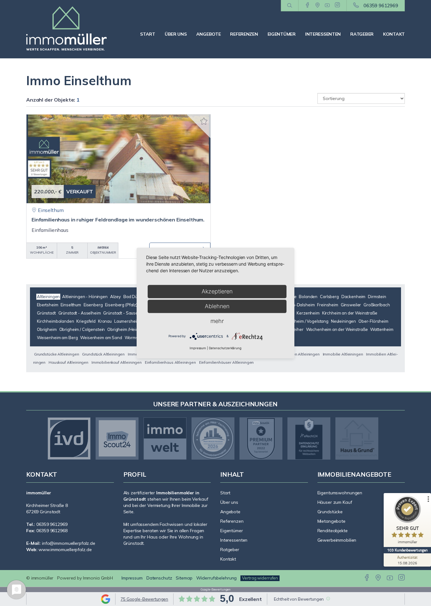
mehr (217, 321)
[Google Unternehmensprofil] (317, 5)
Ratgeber (362, 34)
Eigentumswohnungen (340, 493)
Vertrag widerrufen (260, 577)
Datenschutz (159, 578)
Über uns (176, 34)
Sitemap (184, 578)
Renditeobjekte (332, 530)
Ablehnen (217, 306)
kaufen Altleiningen (302, 354)
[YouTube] (327, 5)
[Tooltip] (328, 598)
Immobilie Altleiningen (343, 354)
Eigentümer (282, 34)
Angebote (208, 34)
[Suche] (289, 5)
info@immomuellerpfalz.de (68, 543)
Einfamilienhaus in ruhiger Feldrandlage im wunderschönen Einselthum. (118, 219)
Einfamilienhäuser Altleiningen (226, 362)
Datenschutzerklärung (225, 348)
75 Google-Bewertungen (144, 599)
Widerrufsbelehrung (216, 578)
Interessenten (323, 34)
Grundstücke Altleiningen (56, 354)
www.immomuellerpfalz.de (65, 549)
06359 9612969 (380, 6)
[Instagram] (337, 5)
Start (147, 34)
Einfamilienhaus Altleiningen (170, 362)
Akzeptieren (217, 291)
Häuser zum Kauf (334, 502)
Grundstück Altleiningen (103, 354)
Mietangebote (331, 521)
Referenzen (244, 34)
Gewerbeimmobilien (337, 540)
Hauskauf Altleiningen (68, 362)
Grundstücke (330, 512)
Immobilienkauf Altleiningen (117, 362)
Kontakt (394, 34)
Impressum (132, 578)
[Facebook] (307, 5)
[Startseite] (70, 28)
